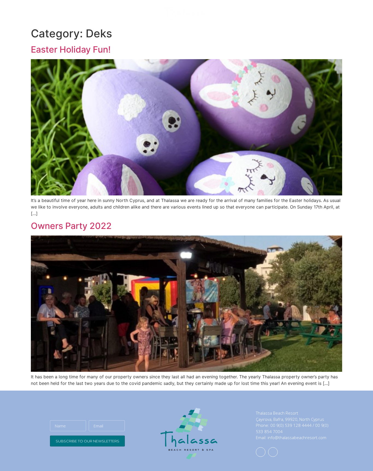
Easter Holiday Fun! (71, 49)
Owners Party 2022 (71, 226)
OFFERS (297, 13)
